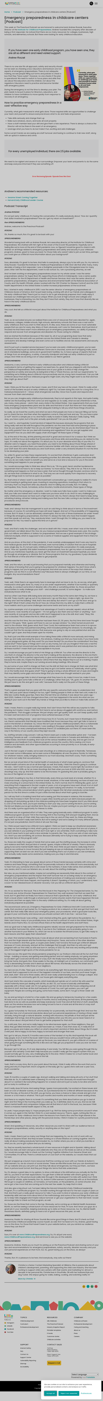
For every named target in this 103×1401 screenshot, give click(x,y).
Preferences (86, 1393)
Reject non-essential (69, 1393)
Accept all (50, 1393)
